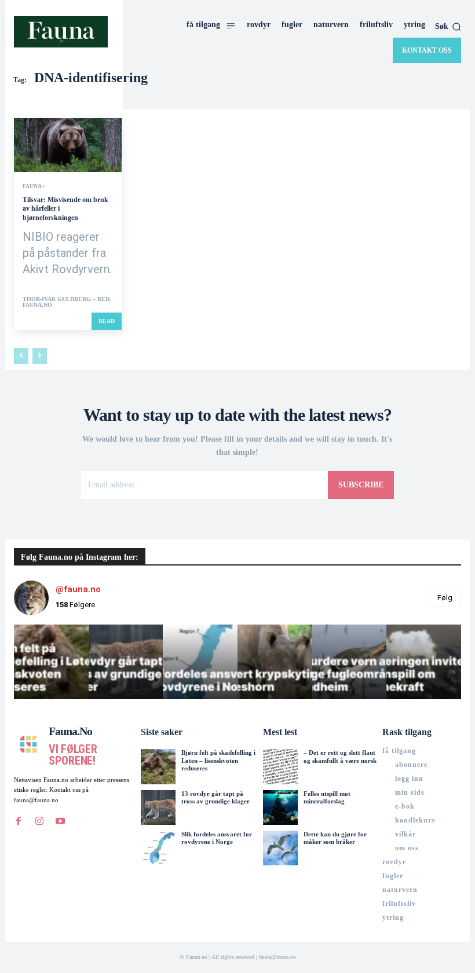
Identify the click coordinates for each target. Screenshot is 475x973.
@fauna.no (78, 589)
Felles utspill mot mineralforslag (327, 797)
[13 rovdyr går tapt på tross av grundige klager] (158, 807)
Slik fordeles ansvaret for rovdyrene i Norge (216, 838)
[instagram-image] (51, 662)
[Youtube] (60, 821)
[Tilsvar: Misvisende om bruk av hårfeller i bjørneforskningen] (68, 145)
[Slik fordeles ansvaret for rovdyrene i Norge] (158, 848)
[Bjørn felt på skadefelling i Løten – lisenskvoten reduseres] (158, 766)
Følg (444, 597)
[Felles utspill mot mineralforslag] (280, 807)
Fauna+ (34, 186)
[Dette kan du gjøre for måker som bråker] (280, 848)
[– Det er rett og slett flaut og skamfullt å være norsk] (280, 766)
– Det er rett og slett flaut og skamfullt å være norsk (340, 756)
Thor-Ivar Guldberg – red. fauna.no (67, 302)
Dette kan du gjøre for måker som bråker (335, 838)
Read (106, 321)
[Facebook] (18, 821)
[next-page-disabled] (39, 356)
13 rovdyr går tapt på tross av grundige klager (215, 797)
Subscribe (360, 484)
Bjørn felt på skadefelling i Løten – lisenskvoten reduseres (218, 760)
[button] (448, 26)
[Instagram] (39, 821)
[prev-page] (21, 356)
